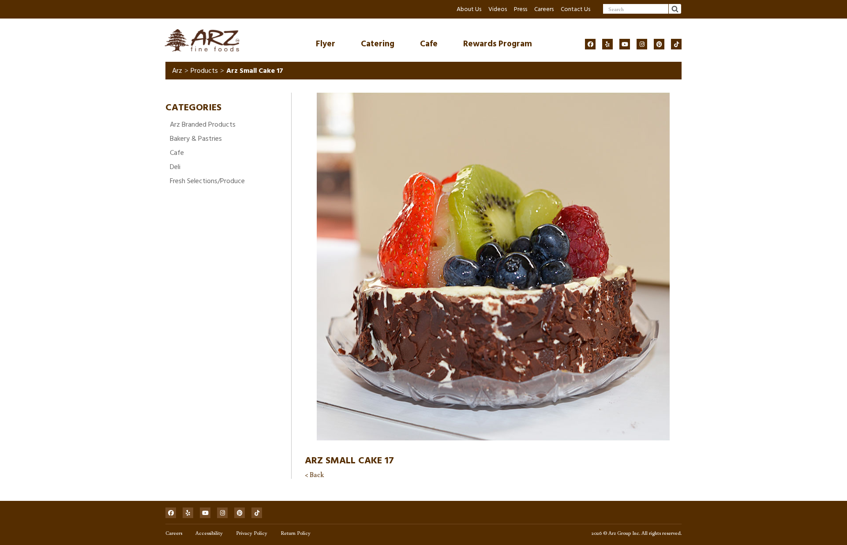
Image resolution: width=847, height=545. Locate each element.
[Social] (590, 44)
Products (204, 70)
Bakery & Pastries (196, 138)
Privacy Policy (251, 533)
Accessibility (209, 533)
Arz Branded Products (203, 124)
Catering (377, 44)
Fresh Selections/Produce (207, 181)
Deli (175, 167)
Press (520, 9)
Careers (544, 9)
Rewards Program (497, 44)
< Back (314, 474)
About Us (469, 9)
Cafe (429, 44)
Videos (497, 9)
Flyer (325, 44)
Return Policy (296, 533)
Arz (177, 70)
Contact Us (575, 9)
